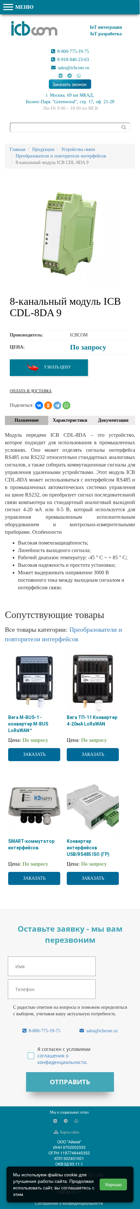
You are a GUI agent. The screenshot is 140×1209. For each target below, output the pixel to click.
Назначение (27, 420)
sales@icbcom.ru (73, 67)
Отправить (70, 1081)
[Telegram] (57, 405)
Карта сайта (69, 1132)
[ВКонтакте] (39, 405)
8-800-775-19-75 (72, 51)
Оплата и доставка (31, 391)
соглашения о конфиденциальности (61, 1059)
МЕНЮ (24, 7)
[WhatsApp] (66, 405)
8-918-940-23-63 (72, 59)
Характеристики (70, 420)
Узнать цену (57, 367)
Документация (113, 420)
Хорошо (113, 1184)
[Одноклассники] (48, 405)
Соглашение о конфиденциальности (69, 1203)
